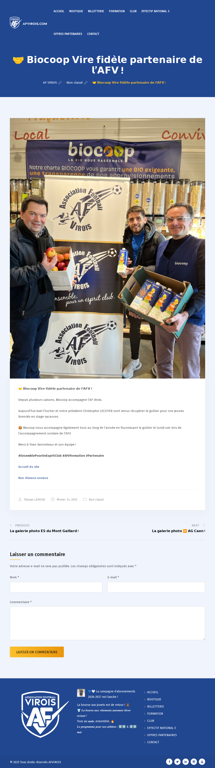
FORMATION (117, 11)
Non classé (96, 499)
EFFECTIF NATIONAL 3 (155, 11)
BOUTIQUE (76, 11)
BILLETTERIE (96, 11)
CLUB (133, 11)
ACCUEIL (59, 11)
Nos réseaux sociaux (33, 478)
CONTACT (93, 34)
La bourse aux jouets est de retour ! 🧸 (103, 705)
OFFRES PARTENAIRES (68, 34)
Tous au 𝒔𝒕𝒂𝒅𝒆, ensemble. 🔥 (95, 721)
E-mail (113, 577)
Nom (14, 577)
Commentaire (21, 602)
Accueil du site (28, 467)
